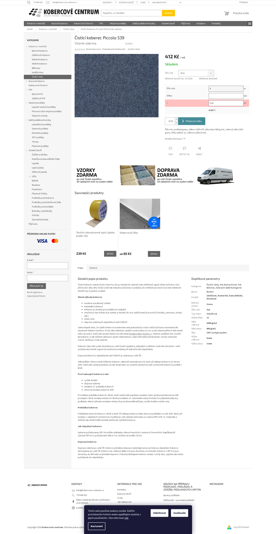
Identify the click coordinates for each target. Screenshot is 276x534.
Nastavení (97, 526)
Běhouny (36, 68)
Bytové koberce (40, 50)
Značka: (134, 49)
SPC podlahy (38, 137)
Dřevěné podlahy (40, 133)
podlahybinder (83, 507)
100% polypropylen (217, 332)
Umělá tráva (37, 72)
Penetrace (37, 189)
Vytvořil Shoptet (241, 527)
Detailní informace (173, 139)
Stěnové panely (39, 172)
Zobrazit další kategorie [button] (229, 287)
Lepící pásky (38, 167)
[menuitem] (36, 23)
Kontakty (107, 2)
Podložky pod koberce (43, 198)
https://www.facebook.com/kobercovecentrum (93, 501)
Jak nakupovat (159, 2)
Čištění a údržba (39, 154)
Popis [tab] (80, 268)
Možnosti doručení (208, 78)
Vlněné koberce (39, 63)
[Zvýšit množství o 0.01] (176, 119)
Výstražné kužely (40, 219)
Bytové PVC (37, 94)
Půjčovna (33, 224)
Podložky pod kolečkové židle (46, 202)
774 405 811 (81, 495)
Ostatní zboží (35, 150)
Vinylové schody (40, 115)
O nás (142, 2)
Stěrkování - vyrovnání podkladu (178, 500)
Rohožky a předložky (42, 211)
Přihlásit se (36, 286)
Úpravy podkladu (171, 495)
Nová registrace (35, 292)
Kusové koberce (37, 81)
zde (126, 518)
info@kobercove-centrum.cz (90, 490)
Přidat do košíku (194, 121)
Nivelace (36, 185)
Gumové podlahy (40, 128)
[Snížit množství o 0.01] (176, 123)
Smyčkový (212, 313)
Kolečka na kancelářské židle (46, 159)
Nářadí (35, 180)
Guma (210, 304)
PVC (30, 89)
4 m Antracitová (228, 284)
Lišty (34, 176)
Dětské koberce (40, 59)
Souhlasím (179, 513)
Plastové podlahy (40, 146)
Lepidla (35, 163)
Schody (35, 215)
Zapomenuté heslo (36, 296)
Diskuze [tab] (93, 268)
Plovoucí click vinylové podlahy (47, 111)
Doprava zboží (126, 2)
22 (208, 317)
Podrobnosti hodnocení (113, 49)
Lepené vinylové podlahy (44, 107)
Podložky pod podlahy (42, 206)
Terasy (35, 141)
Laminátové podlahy (41, 124)
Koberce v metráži (38, 46)
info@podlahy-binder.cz (140, 333)
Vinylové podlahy (37, 103)
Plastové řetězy (39, 193)
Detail (110, 253)
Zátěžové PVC (38, 98)
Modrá (210, 291)
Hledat (168, 13)
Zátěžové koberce (41, 55)
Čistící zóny (37, 77)
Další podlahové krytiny (40, 120)
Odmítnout (159, 513)
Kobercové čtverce (38, 85)
